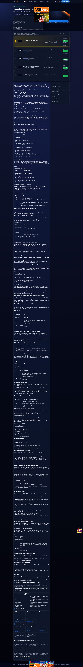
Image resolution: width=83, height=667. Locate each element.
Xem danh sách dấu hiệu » (18, 637)
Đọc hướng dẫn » (17, 631)
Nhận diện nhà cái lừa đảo (55, 91)
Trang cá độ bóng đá (32, 1)
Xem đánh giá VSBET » (18, 615)
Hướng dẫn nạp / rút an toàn (18, 27)
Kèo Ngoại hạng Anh (55, 98)
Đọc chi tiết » (28, 630)
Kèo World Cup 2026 (55, 101)
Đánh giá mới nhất (57, 1)
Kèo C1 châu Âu (54, 96)
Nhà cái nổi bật (16, 24)
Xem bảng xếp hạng (65, 1)
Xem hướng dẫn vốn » (42, 630)
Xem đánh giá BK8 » (29, 615)
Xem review (65, 52)
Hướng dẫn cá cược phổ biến (56, 84)
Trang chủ (14, 4)
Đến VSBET (65, 40)
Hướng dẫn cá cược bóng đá (18, 26)
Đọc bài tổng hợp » (29, 637)
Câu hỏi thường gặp (17, 28)
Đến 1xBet (65, 59)
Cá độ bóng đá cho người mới (56, 86)
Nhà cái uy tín (26, 1)
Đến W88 (65, 76)
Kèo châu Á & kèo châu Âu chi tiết (56, 88)
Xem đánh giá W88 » (30, 621)
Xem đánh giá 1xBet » (42, 615)
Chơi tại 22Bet (65, 67)
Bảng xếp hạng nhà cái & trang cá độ (19, 22)
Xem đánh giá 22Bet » (18, 621)
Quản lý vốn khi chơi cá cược (56, 89)
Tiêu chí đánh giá (16, 23)
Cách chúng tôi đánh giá (41, 1)
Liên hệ (47, 1)
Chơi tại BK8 (65, 50)
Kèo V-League (54, 99)
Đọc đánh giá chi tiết (65, 42)
